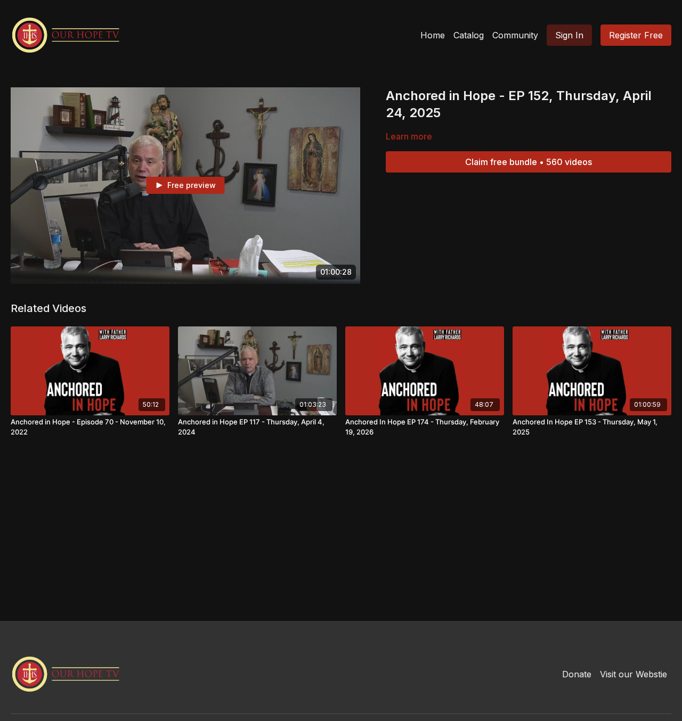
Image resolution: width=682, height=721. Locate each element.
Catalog (468, 35)
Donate (576, 674)
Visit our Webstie (633, 674)
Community (515, 35)
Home (432, 35)
